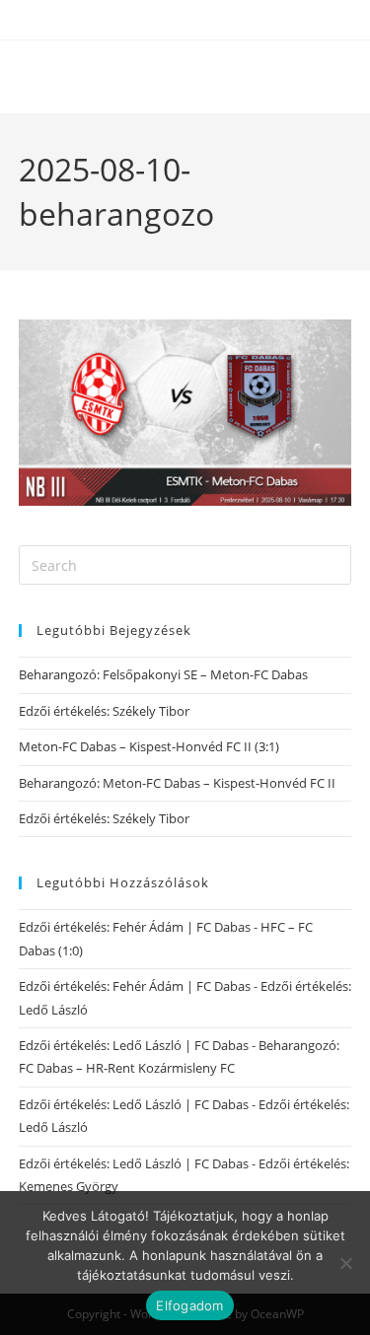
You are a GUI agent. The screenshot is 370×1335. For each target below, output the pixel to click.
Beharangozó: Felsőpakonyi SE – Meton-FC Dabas (163, 674)
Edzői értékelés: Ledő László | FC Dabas (134, 1045)
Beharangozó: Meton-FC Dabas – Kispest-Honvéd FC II (177, 783)
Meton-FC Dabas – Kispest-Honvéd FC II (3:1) (149, 746)
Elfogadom (189, 1305)
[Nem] (345, 1263)
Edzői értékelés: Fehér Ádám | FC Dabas (135, 927)
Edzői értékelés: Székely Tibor (104, 711)
